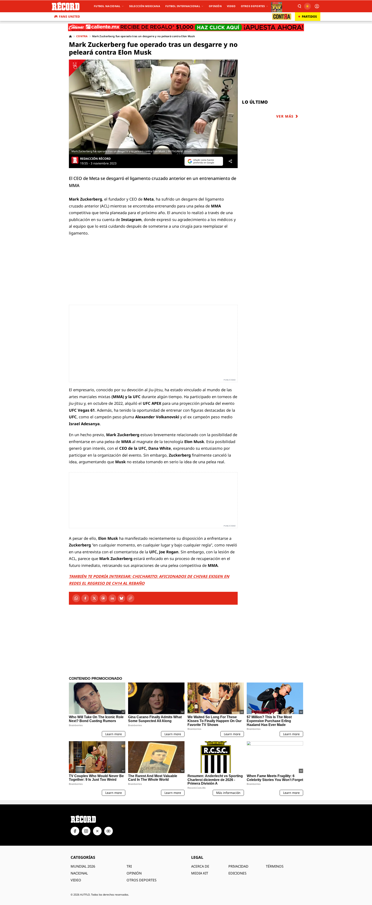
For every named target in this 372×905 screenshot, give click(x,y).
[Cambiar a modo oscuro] (307, 6)
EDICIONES (237, 873)
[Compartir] (230, 161)
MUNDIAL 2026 (83, 866)
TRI (129, 866)
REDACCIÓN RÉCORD (95, 159)
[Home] (70, 36)
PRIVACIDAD (238, 866)
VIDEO (76, 880)
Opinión (215, 6)
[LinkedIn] (112, 598)
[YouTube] (108, 831)
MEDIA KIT (199, 873)
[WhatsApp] (76, 598)
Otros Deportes (253, 6)
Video (231, 6)
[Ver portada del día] (276, 6)
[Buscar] (299, 6)
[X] (94, 598)
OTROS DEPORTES (142, 880)
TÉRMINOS (275, 866)
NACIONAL (79, 873)
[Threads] (103, 598)
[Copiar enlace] (130, 598)
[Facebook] (85, 598)
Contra (82, 36)
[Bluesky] (121, 598)
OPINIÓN (134, 873)
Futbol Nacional (107, 6)
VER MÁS (285, 116)
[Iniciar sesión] (316, 6)
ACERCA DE (200, 866)
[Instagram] (86, 831)
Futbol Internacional (182, 6)
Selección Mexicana (144, 6)
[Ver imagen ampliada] (153, 107)
